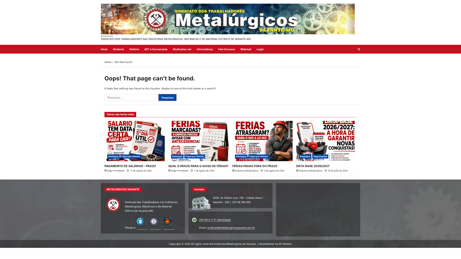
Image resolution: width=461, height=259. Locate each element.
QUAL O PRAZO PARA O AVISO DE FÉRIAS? (198, 166)
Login (260, 49)
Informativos (205, 49)
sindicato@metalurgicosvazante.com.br (231, 227)
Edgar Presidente (115, 170)
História (134, 49)
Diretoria (118, 49)
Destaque (113, 156)
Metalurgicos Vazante (107, 36)
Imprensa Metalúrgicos (246, 170)
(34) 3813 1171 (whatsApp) (215, 219)
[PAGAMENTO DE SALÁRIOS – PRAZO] (134, 141)
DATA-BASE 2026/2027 (312, 166)
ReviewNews (266, 244)
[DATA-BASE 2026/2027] (326, 141)
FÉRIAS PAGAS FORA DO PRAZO (254, 166)
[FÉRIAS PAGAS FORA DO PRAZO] (262, 141)
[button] (359, 49)
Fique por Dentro (131, 156)
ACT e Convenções (155, 49)
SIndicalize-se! (182, 49)
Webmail (245, 49)
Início (104, 49)
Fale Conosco (226, 49)
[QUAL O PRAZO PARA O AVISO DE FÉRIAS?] (198, 141)
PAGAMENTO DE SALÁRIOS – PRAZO (130, 166)
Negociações (320, 156)
